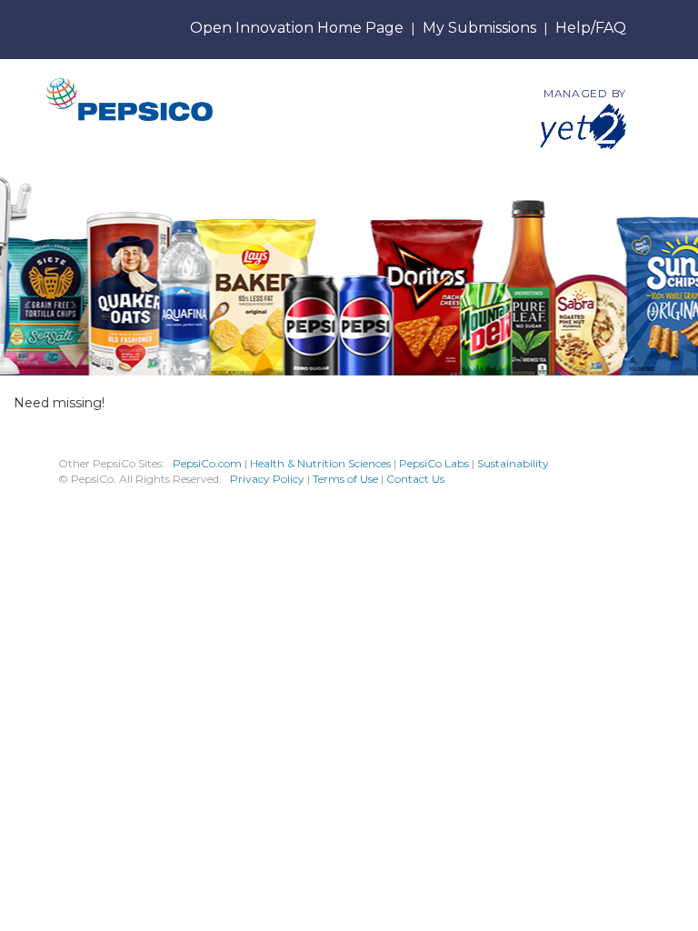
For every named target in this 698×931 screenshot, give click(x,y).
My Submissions (479, 27)
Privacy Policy (267, 479)
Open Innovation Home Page (297, 27)
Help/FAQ (590, 27)
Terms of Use (345, 479)
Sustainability (513, 463)
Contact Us (415, 479)
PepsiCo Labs (434, 463)
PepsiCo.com (207, 463)
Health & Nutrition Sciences (322, 463)
